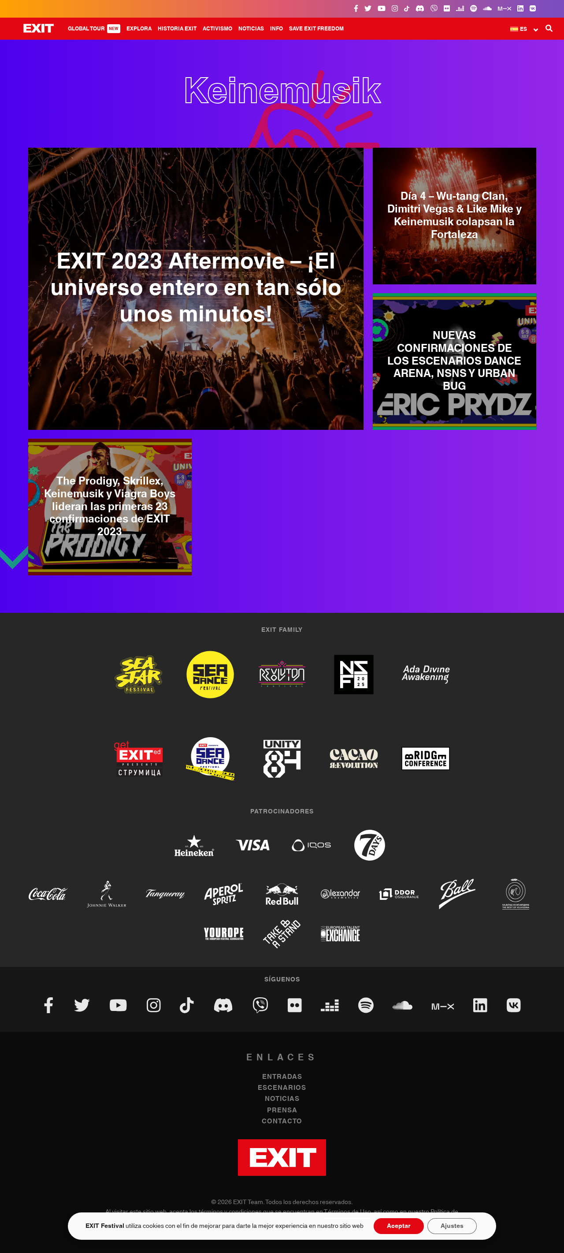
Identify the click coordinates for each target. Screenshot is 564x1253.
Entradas (282, 1077)
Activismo (217, 29)
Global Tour (93, 29)
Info (276, 29)
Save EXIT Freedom (316, 29)
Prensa (282, 1110)
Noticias (251, 29)
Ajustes (452, 1226)
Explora (139, 29)
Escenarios (282, 1088)
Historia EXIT (177, 29)
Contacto (282, 1121)
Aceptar (399, 1226)
